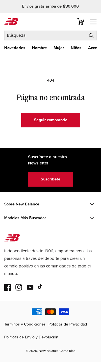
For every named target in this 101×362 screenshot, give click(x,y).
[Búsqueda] (91, 35)
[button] (15, 48)
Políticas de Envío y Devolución (31, 337)
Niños (76, 48)
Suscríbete (50, 179)
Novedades (14, 48)
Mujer (59, 48)
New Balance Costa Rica (57, 350)
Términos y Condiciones (25, 324)
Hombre (39, 48)
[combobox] (50, 35)
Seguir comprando (50, 120)
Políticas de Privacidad (68, 324)
